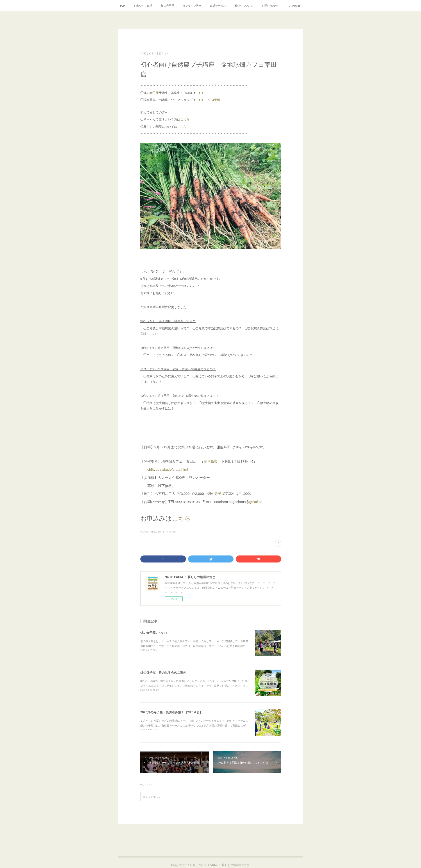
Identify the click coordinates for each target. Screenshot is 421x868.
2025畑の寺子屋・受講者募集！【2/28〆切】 (171, 712)
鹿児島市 (210, 461)
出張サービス (218, 5)
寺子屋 (154, 92)
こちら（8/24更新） (209, 99)
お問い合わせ (270, 5)
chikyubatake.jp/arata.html (167, 469)
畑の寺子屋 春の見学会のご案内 (163, 672)
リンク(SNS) (293, 5)
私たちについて (244, 5)
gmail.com (257, 501)
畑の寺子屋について (154, 632)
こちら (200, 92)
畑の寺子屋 (167, 5)
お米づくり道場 (143, 5)
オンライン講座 (192, 5)
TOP (122, 5)
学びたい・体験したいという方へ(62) (158, 531)
